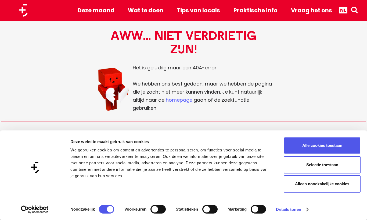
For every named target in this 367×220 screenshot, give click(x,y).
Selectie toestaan (322, 164)
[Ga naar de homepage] (25, 10)
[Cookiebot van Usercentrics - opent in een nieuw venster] (34, 209)
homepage (179, 100)
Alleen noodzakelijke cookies (322, 184)
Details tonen (288, 209)
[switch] (158, 209)
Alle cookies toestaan (322, 145)
